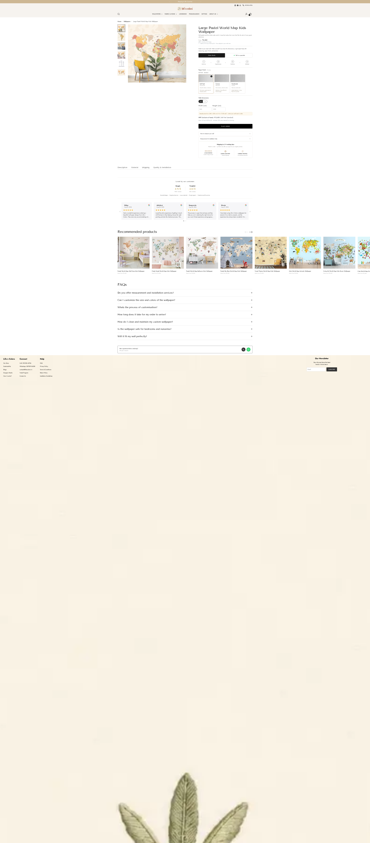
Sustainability (7, 366)
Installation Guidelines (46, 376)
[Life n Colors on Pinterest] (238, 5)
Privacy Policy (44, 366)
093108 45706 (248, 5)
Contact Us (23, 376)
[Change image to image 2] (121, 37)
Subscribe (331, 369)
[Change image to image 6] (121, 72)
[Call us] (243, 349)
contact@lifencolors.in (26, 370)
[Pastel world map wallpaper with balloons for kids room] (202, 253)
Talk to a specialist (240, 55)
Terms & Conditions (45, 370)
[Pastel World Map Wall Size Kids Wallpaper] (134, 253)
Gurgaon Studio (8, 373)
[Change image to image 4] (121, 55)
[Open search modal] (119, 14)
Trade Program (24, 373)
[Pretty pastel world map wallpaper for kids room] (168, 253)
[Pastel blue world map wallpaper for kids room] (236, 253)
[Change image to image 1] (121, 28)
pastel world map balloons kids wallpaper (199, 271)
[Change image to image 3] (121, 46)
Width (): (202, 106)
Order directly (211, 55)
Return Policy (43, 373)
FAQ (41, 363)
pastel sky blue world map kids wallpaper (233, 271)
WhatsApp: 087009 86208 (27, 366)
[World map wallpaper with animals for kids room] (305, 253)
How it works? (7, 376)
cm (201, 101)
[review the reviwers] (149, 205)
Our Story (6, 363)
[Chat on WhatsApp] (248, 349)
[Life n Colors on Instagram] (235, 5)
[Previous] (169, 1)
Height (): (217, 106)
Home (119, 21)
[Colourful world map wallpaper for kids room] (339, 253)
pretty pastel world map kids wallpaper (164, 271)
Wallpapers (127, 21)
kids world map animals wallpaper (300, 271)
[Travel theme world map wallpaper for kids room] (271, 253)
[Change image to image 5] (121, 63)
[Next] (201, 1)
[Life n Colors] (185, 9)
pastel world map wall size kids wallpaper (131, 271)
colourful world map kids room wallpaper (336, 271)
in (205, 101)
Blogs (5, 370)
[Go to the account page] (246, 14)
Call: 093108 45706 (25, 363)
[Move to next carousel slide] (250, 232)
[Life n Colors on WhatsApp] (240, 5)
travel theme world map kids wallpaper (267, 271)
